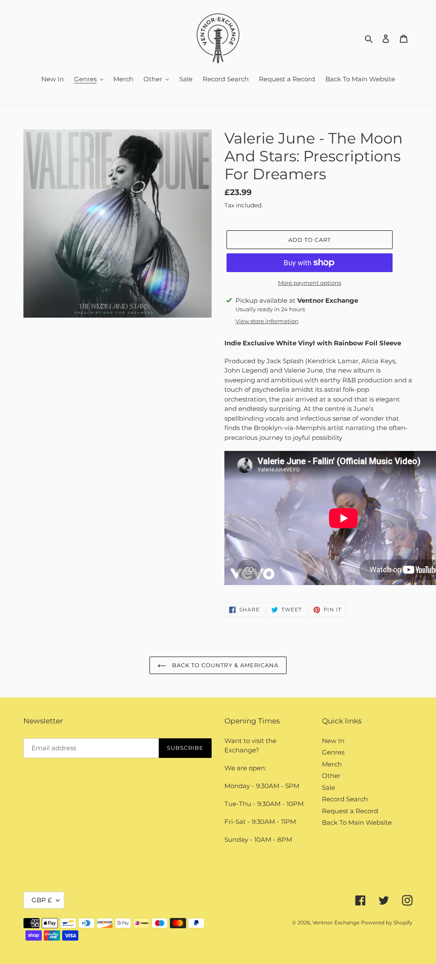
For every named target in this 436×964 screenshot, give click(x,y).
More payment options (309, 282)
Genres (333, 752)
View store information (266, 321)
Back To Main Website (357, 822)
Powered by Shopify (387, 922)
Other (331, 776)
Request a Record (350, 811)
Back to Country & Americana (224, 665)
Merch (332, 764)
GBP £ (42, 900)
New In (333, 741)
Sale (328, 787)
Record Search (345, 799)
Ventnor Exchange (336, 922)
